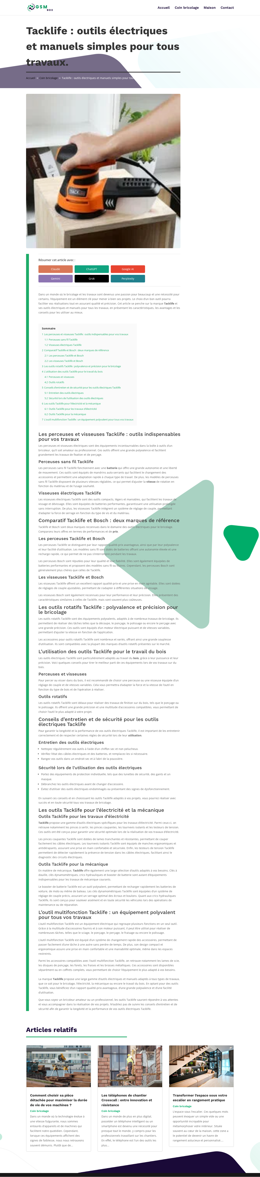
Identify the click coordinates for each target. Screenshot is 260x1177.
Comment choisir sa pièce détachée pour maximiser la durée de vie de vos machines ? (58, 1100)
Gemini (55, 278)
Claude (55, 269)
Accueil (164, 8)
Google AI (128, 269)
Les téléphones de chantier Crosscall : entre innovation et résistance (126, 1100)
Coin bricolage (187, 8)
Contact (227, 8)
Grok (92, 278)
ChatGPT (91, 269)
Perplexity (128, 278)
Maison (210, 8)
